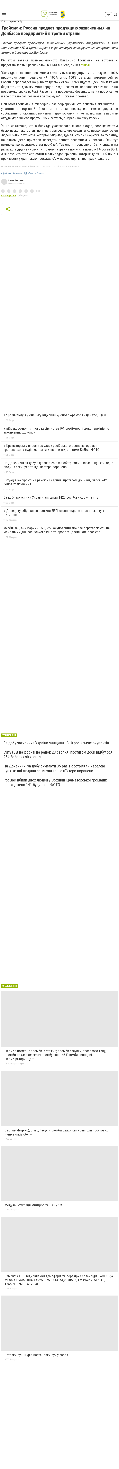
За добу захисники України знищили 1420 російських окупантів (50, 497)
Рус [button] (108, 14)
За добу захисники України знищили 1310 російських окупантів (56, 743)
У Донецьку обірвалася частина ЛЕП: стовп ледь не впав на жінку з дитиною (53, 513)
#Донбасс (29, 173)
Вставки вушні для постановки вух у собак (36, 1355)
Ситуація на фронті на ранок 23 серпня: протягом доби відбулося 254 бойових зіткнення (57, 754)
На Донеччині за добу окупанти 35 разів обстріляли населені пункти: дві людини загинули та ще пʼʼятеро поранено (54, 768)
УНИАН (86, 65)
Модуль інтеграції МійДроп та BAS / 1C (33, 1205)
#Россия (39, 173)
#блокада (17, 173)
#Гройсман (6, 173)
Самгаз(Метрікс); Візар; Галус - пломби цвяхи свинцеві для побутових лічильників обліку (56, 1132)
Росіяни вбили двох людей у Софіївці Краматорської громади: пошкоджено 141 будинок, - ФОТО (55, 782)
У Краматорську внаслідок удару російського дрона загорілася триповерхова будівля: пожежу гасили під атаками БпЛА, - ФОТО (51, 448)
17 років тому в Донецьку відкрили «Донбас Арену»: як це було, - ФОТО (56, 415)
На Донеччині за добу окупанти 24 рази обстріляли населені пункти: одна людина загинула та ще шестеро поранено (58, 465)
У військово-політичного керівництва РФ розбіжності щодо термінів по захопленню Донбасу (56, 430)
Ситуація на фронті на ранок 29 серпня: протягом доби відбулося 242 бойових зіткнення (55, 482)
